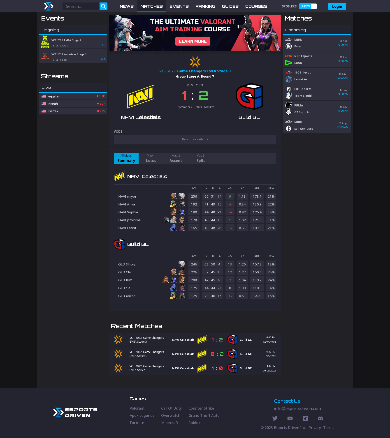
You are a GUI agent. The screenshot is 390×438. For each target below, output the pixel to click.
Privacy (315, 427)
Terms (328, 427)
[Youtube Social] (290, 419)
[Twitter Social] (275, 419)
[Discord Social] (305, 419)
